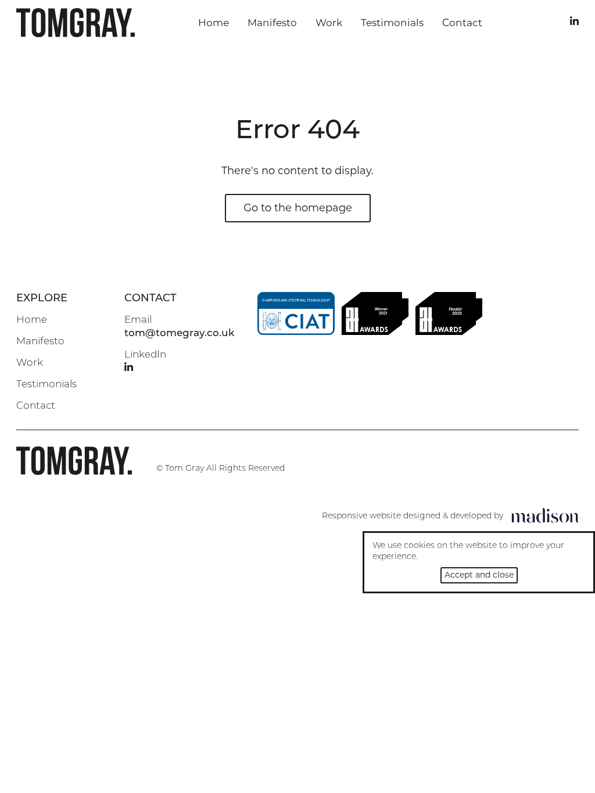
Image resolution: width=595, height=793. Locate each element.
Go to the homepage (297, 207)
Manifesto (272, 22)
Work (329, 22)
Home (213, 22)
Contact (462, 22)
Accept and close (479, 574)
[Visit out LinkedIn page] (574, 22)
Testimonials (392, 22)
